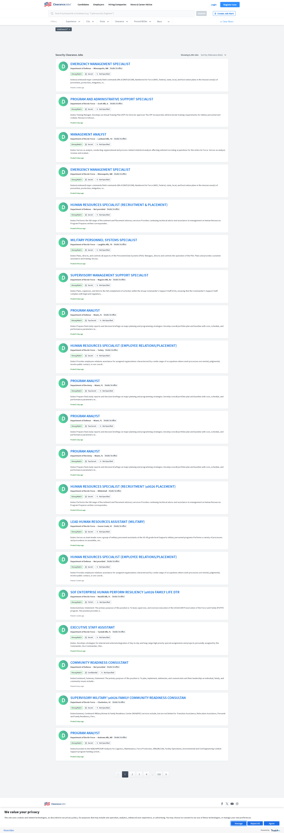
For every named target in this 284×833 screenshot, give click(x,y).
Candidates (83, 4)
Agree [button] (272, 823)
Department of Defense (80, 68)
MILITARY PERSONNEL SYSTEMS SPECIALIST (103, 240)
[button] (73, 21)
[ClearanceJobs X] (227, 803)
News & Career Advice (141, 4)
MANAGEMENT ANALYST (88, 134)
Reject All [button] (255, 823)
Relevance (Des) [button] (215, 55)
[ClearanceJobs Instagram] (237, 803)
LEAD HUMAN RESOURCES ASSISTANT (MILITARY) (107, 521)
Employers (98, 4)
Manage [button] (239, 823)
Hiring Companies (117, 4)
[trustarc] (275, 830)
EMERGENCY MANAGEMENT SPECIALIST (100, 64)
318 (158, 774)
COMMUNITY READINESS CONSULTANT (99, 662)
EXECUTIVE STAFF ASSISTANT (92, 627)
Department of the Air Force (82, 103)
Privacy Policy (9, 830)
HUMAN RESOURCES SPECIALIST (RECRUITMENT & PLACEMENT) (119, 204)
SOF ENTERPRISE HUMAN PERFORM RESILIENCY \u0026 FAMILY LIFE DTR (124, 592)
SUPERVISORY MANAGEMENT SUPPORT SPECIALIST (109, 275)
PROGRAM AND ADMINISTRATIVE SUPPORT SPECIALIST (111, 99)
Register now (230, 4)
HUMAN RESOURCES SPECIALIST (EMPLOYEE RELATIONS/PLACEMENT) (123, 345)
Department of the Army (81, 385)
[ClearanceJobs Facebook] (222, 803)
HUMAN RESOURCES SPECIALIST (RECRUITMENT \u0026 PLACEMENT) (123, 486)
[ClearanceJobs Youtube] (232, 803)
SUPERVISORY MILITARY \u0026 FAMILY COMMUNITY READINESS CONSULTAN (128, 697)
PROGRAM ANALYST (85, 310)
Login (214, 4)
